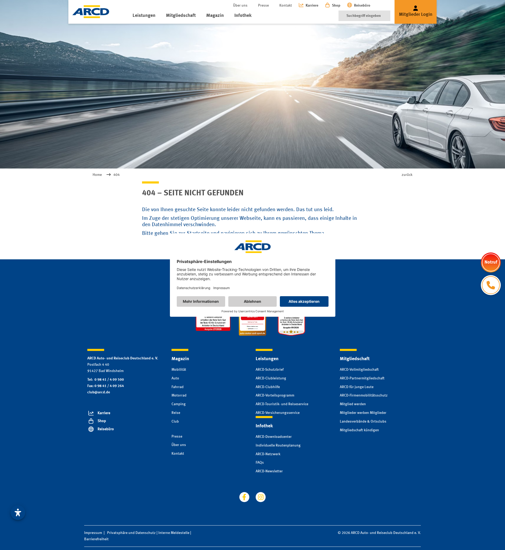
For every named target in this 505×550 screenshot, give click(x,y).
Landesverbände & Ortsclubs (363, 421)
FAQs (260, 462)
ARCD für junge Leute (356, 387)
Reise (175, 413)
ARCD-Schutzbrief (270, 369)
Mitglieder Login (415, 14)
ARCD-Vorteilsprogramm (275, 395)
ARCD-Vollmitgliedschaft (359, 369)
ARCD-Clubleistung (271, 378)
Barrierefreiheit (96, 539)
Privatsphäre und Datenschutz (131, 533)
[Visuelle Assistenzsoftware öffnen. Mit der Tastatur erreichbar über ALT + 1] (18, 512)
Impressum (93, 533)
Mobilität (178, 369)
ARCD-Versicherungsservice (278, 413)
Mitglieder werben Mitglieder (363, 413)
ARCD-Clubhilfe (268, 387)
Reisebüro (362, 5)
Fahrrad (177, 387)
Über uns (240, 5)
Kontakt (285, 5)
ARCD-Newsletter (269, 471)
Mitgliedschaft (181, 15)
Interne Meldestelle (173, 533)
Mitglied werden (353, 404)
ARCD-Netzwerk (268, 454)
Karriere (312, 5)
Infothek (242, 15)
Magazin (215, 15)
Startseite (198, 233)
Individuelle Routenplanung (278, 445)
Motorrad (178, 395)
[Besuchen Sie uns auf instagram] (261, 497)
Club (175, 421)
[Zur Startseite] (90, 11)
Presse (263, 5)
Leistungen (144, 15)
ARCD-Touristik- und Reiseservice (282, 404)
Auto (175, 378)
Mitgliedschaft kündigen (359, 430)
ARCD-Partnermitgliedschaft (362, 378)
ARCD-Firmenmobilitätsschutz (364, 395)
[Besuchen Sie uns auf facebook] (244, 497)
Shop (336, 5)
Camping (178, 404)
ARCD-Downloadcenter (274, 437)
